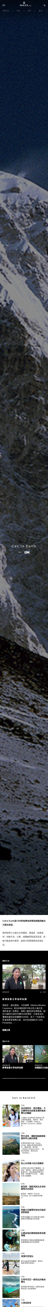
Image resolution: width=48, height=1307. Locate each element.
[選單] (3, 5)
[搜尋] (44, 5)
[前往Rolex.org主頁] (24, 3)
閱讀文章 (6, 1030)
